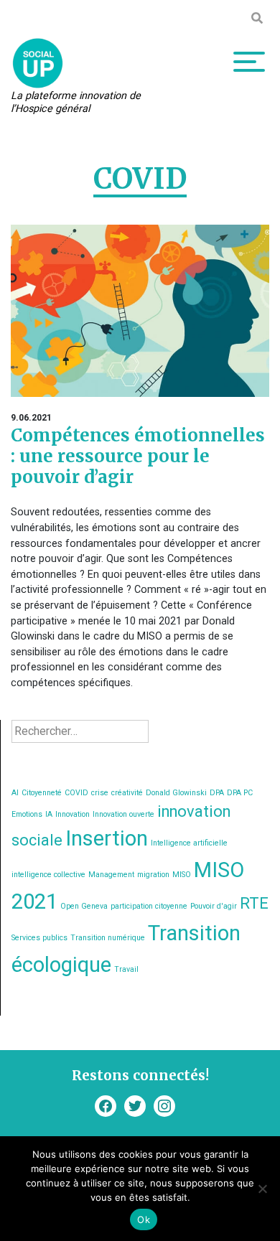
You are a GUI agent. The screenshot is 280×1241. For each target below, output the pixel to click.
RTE (254, 903)
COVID (76, 792)
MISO (181, 874)
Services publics (39, 937)
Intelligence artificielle (189, 843)
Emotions (26, 814)
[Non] (262, 1188)
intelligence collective (48, 874)
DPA (217, 792)
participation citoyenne (149, 906)
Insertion (106, 838)
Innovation (72, 814)
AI (15, 792)
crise (99, 792)
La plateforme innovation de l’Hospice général (76, 102)
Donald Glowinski (176, 792)
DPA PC (240, 792)
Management (111, 874)
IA (48, 814)
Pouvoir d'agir (213, 906)
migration (153, 874)
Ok (143, 1219)
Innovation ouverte (123, 814)
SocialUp (38, 63)
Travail (126, 969)
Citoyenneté (42, 792)
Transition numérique (107, 937)
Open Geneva (84, 906)
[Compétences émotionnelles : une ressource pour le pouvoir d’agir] (140, 311)
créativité (127, 792)
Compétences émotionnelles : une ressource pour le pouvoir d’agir (138, 456)
